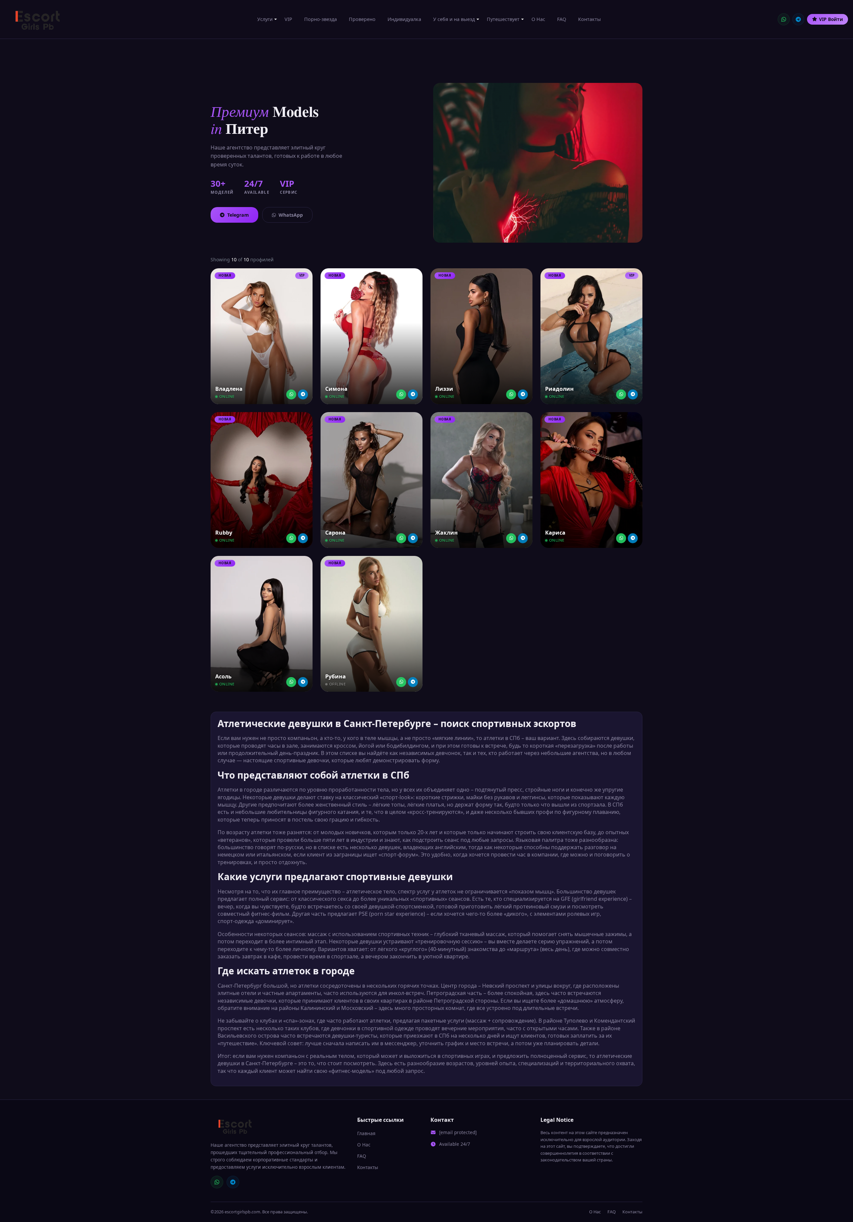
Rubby (223, 532)
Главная (366, 1133)
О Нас (538, 19)
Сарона (335, 532)
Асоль (223, 676)
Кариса (555, 532)
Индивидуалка (404, 19)
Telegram (238, 215)
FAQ (561, 19)
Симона (336, 388)
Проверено (362, 19)
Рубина (335, 676)
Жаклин (446, 532)
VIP (288, 19)
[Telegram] (798, 19)
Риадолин (559, 388)
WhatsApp (291, 215)
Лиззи (444, 388)
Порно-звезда (320, 19)
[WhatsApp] (784, 19)
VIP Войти (831, 19)
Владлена (229, 388)
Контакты (589, 19)
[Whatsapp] (291, 394)
